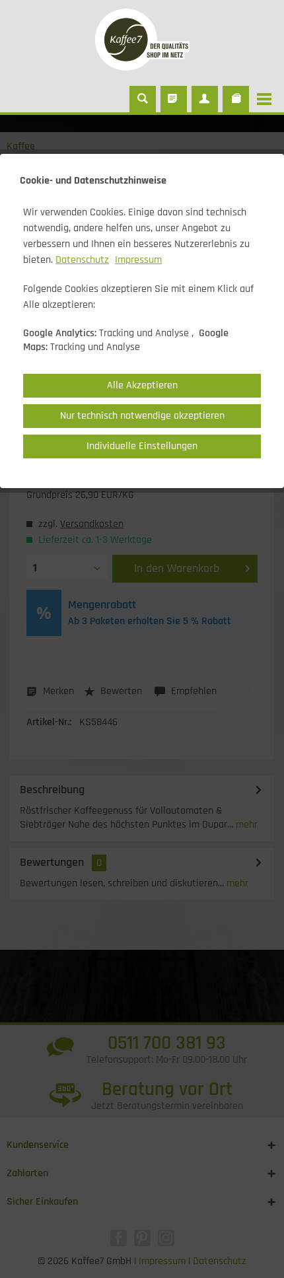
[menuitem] (267, 99)
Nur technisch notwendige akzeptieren (142, 416)
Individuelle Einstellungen (142, 446)
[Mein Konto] (205, 99)
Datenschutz (82, 260)
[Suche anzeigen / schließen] (142, 99)
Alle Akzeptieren (142, 385)
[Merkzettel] (173, 99)
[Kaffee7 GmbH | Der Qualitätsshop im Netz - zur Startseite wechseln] (142, 40)
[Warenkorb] (236, 99)
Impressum (138, 260)
